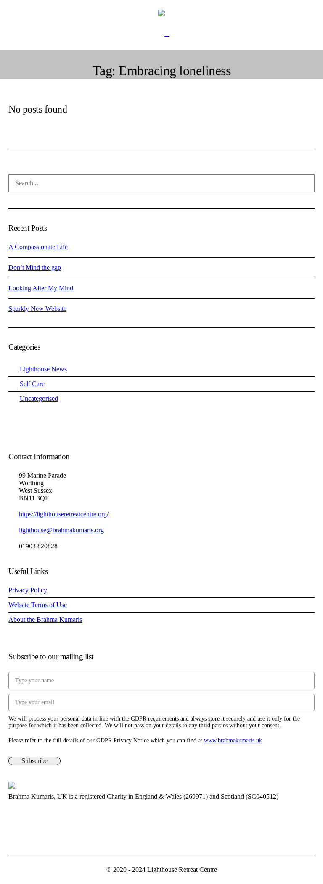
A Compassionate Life (38, 246)
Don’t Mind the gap (34, 267)
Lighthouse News (43, 369)
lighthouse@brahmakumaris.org (61, 530)
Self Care (32, 383)
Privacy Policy (27, 590)
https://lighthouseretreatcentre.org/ (64, 514)
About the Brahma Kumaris (45, 619)
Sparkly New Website (37, 308)
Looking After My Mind (40, 288)
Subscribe (34, 760)
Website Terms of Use (37, 604)
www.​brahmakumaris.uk (233, 740)
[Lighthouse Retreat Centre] (161, 12)
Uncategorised (39, 398)
